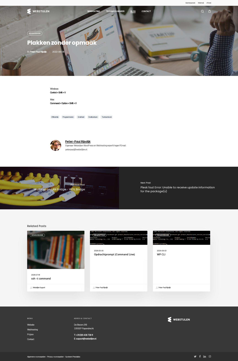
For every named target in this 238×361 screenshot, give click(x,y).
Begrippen (99, 235)
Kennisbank (35, 33)
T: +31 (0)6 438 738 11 (83, 335)
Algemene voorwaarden (36, 356)
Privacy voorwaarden (55, 356)
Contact (30, 339)
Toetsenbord (107, 117)
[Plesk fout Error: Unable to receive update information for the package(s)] (178, 188)
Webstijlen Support (39, 287)
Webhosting (32, 329)
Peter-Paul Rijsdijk (38, 51)
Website (30, 324)
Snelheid (81, 117)
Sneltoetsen (93, 117)
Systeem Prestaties (72, 356)
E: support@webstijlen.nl (85, 338)
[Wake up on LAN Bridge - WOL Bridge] (59, 188)
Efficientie (55, 117)
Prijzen (30, 334)
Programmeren (68, 117)
